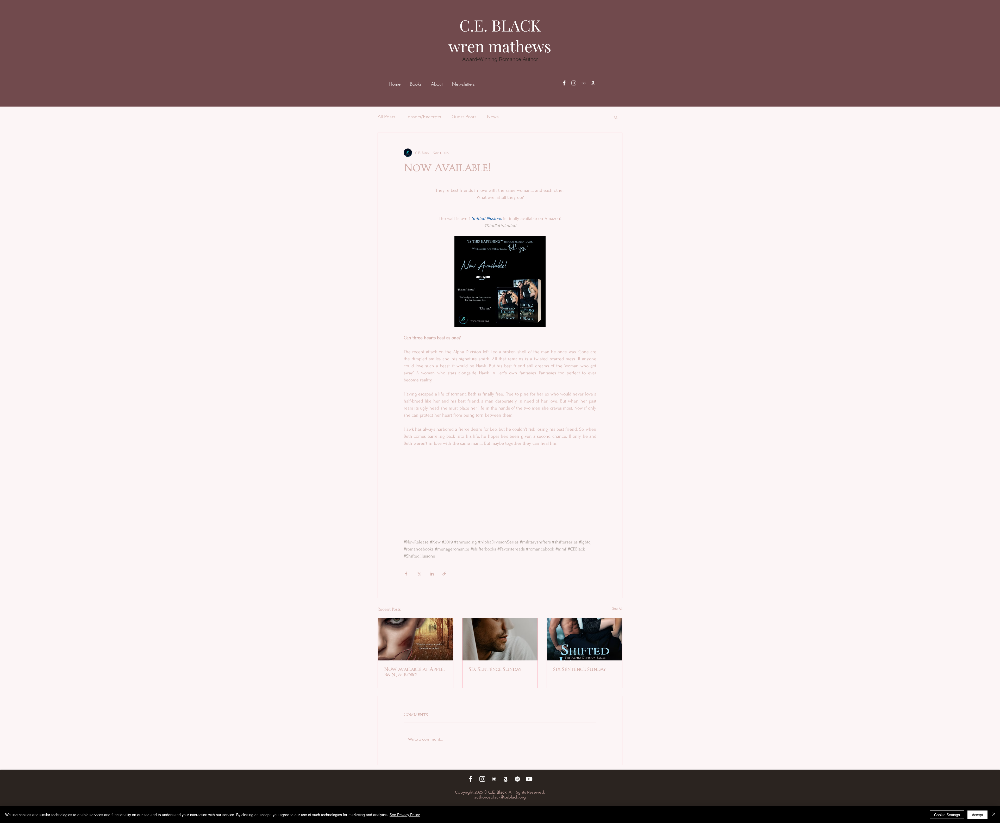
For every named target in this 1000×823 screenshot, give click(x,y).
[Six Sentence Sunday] (500, 639)
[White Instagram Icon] (574, 83)
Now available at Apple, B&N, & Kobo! (414, 672)
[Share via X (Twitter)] (418, 573)
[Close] (994, 814)
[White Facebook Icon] (564, 83)
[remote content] (500, 485)
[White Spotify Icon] (517, 779)
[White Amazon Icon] (593, 83)
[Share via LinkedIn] (431, 573)
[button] (415, 81)
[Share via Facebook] (406, 573)
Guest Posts (464, 117)
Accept (977, 814)
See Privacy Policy (405, 814)
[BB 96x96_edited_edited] (583, 83)
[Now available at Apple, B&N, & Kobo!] (415, 639)
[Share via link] (444, 573)
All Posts (386, 117)
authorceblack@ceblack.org (500, 797)
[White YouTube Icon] (529, 779)
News (493, 117)
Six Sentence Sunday (495, 669)
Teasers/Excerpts (423, 117)
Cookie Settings (947, 814)
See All (617, 608)
